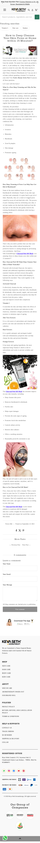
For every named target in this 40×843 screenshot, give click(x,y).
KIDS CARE (6, 677)
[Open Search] (29, 10)
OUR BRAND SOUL (9, 695)
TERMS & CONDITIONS (10, 716)
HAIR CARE (6, 669)
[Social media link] (4, 771)
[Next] (37, 3)
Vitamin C (5, 28)
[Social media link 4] (20, 825)
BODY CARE (6, 673)
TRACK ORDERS (8, 731)
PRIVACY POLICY (8, 707)
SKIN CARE (6, 666)
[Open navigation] (5, 10)
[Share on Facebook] (16, 531)
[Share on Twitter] (20, 531)
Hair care (15, 28)
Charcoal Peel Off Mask (25, 253)
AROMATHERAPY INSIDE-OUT (13, 692)
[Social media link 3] (30, 815)
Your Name (6, 564)
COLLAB (5, 742)
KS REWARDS (7, 735)
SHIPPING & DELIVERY (10, 738)
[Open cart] (36, 10)
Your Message (7, 585)
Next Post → (26, 545)
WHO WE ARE (7, 688)
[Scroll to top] (20, 838)
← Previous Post (14, 545)
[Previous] (2, 3)
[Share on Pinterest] (23, 531)
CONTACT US (7, 728)
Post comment (19, 609)
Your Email (7, 574)
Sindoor (25, 28)
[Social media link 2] (20, 815)
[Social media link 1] (10, 815)
